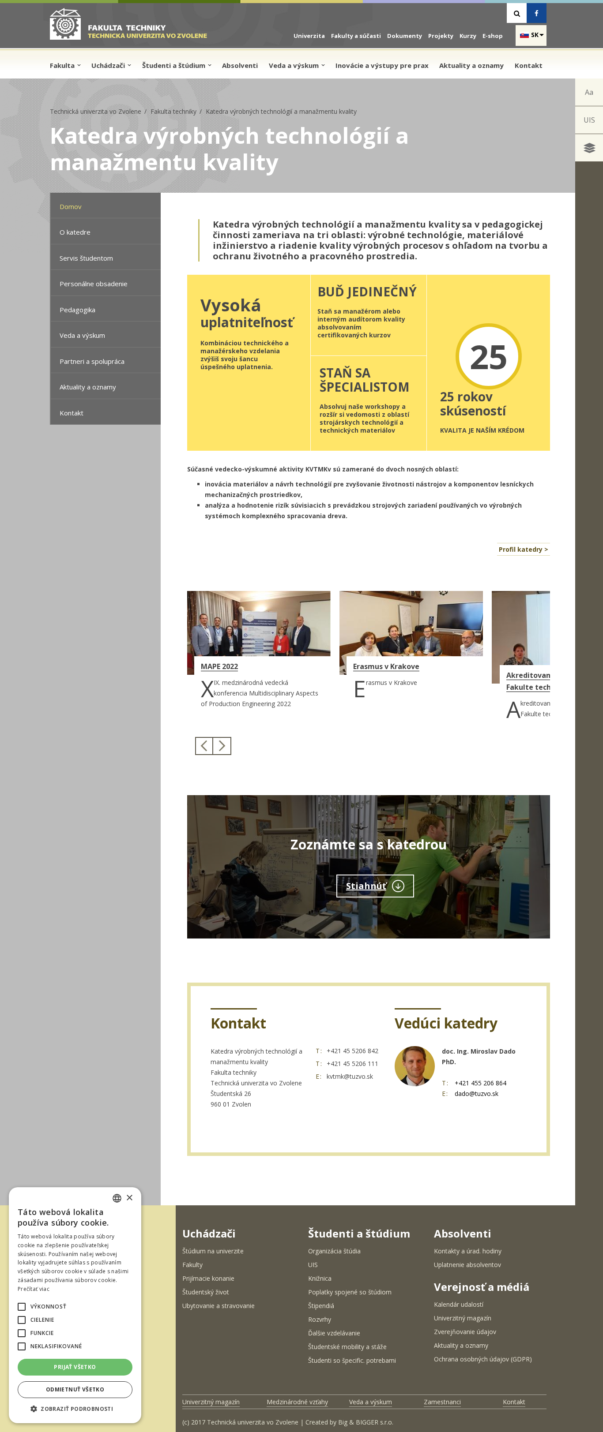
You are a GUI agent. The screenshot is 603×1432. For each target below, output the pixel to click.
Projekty (440, 36)
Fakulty (192, 1264)
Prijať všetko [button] (75, 1367)
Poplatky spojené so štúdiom (350, 1292)
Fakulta (63, 65)
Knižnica (320, 1278)
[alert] (75, 1305)
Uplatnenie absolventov (467, 1264)
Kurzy (468, 36)
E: (319, 1076)
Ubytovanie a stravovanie (218, 1305)
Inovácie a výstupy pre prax (382, 65)
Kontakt (529, 65)
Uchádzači (109, 65)
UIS (589, 120)
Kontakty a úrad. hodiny (467, 1251)
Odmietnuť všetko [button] (75, 1389)
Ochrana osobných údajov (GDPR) (483, 1359)
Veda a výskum (294, 65)
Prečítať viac (33, 1289)
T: (319, 1051)
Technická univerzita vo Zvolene (95, 111)
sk (535, 34)
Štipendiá (321, 1305)
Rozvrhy (319, 1319)
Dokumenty (404, 36)
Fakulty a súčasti (356, 36)
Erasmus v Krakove (386, 666)
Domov (71, 206)
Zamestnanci (442, 1402)
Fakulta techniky (173, 111)
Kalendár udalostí (458, 1304)
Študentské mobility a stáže (347, 1346)
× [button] (129, 1198)
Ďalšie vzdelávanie (334, 1333)
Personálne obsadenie (94, 283)
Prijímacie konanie (208, 1278)
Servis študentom (86, 258)
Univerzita (309, 36)
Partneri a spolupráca (92, 361)
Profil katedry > (523, 549)
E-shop (492, 36)
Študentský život (205, 1292)
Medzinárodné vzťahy (297, 1402)
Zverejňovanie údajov (465, 1331)
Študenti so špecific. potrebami (352, 1360)
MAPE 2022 (219, 666)
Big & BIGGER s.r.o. (365, 1422)
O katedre (75, 232)
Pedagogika (77, 309)
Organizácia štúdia (334, 1251)
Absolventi (240, 65)
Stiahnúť (366, 886)
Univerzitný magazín (462, 1318)
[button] (21, 1307)
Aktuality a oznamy (471, 65)
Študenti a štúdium (174, 65)
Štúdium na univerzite (213, 1251)
